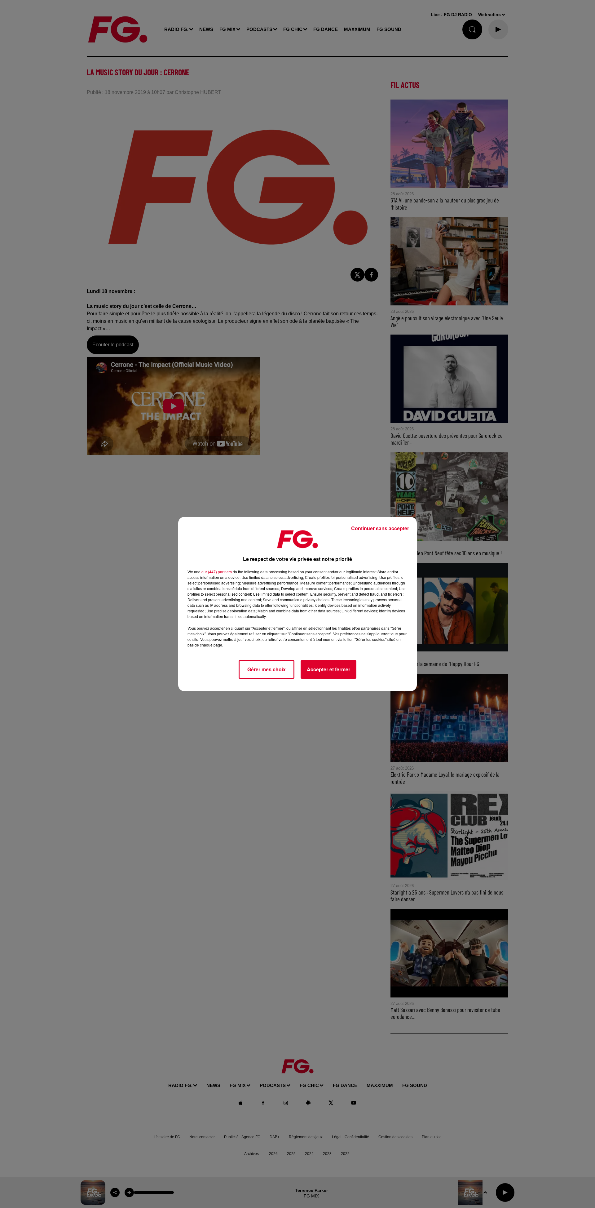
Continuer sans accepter (380, 528)
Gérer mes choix (266, 669)
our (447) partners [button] (216, 571)
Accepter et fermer (328, 669)
